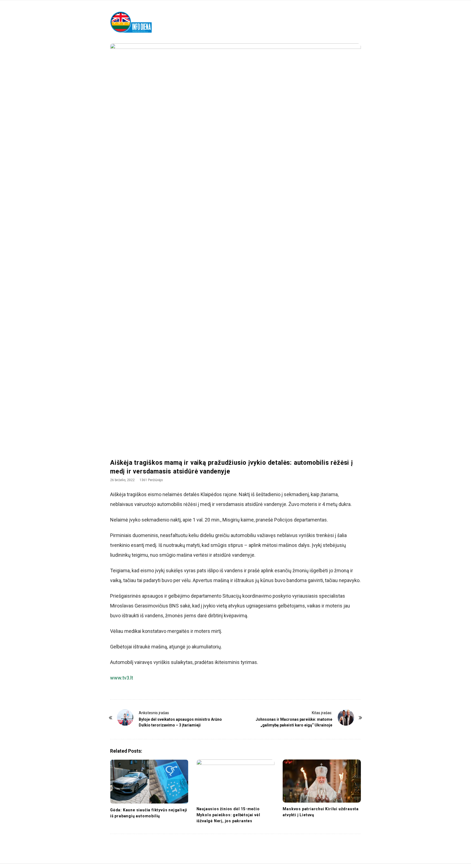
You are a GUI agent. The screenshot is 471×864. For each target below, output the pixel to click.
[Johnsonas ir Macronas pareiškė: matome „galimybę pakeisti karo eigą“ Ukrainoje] (346, 717)
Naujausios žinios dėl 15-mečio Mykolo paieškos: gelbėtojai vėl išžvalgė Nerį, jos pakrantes (228, 815)
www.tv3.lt (121, 678)
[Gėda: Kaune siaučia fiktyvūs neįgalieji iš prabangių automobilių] (149, 781)
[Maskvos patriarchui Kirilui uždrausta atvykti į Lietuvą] (322, 781)
